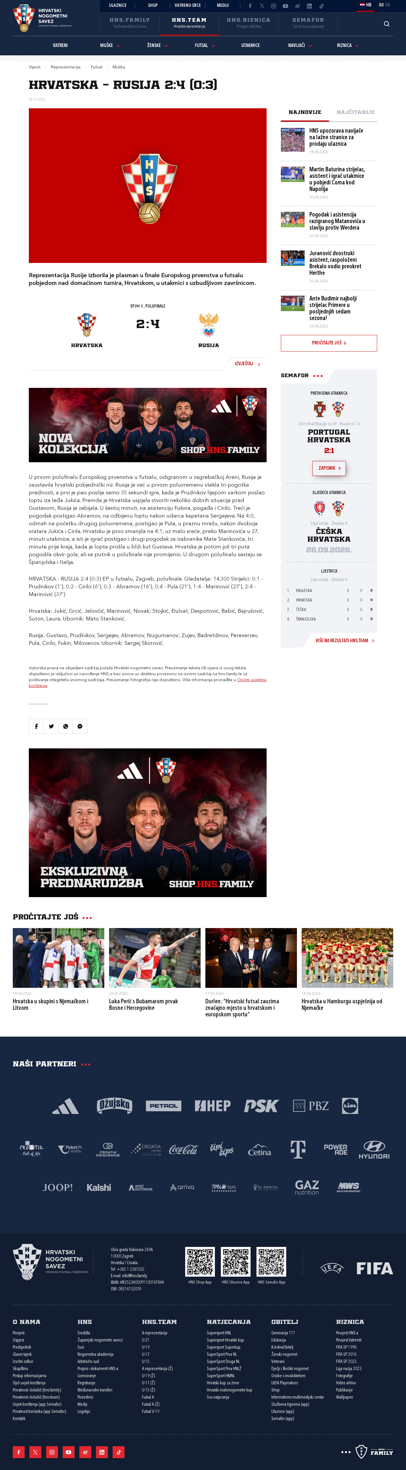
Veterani (277, 1362)
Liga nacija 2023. (349, 1369)
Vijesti (34, 67)
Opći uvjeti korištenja (29, 1383)
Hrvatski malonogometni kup (229, 1390)
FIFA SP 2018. (346, 1355)
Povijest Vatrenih (349, 1340)
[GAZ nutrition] (307, 1187)
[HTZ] (32, 1149)
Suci (81, 1347)
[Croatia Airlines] (146, 1149)
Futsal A (148, 1397)
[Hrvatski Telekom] (298, 1149)
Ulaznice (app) (282, 1412)
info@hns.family (134, 1276)
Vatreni (60, 45)
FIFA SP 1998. (346, 1347)
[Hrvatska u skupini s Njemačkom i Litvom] (58, 958)
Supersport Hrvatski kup (225, 1340)
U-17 (146, 1355)
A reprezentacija (154, 1333)
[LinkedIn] (309, 6)
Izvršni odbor (23, 1362)
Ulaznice (118, 6)
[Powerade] (336, 1149)
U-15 (146, 1362)
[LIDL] (350, 1105)
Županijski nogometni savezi (100, 1340)
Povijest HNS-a (347, 1333)
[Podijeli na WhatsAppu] (65, 726)
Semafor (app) (282, 1419)
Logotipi (84, 1412)
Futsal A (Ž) (150, 1404)
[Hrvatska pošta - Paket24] (70, 1149)
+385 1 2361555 (130, 1269)
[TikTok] (321, 6)
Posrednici (85, 1397)
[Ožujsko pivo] (114, 1105)
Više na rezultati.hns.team (342, 641)
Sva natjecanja (218, 1397)
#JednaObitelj (282, 1347)
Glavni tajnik (22, 1355)
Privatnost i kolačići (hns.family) (37, 1390)
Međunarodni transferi (95, 1390)
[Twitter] (262, 6)
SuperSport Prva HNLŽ (224, 1369)
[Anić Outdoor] (140, 1187)
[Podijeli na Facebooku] (36, 726)
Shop (153, 6)
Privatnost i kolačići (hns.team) (36, 1397)
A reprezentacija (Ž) (157, 1369)
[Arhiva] (386, 23)
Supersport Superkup (223, 1347)
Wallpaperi (344, 1397)
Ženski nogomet (284, 1355)
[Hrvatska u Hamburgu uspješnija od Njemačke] (347, 958)
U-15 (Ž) (148, 1390)
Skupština (20, 1369)
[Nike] (65, 1105)
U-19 (146, 1347)
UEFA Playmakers (284, 1383)
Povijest (18, 1333)
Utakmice (250, 45)
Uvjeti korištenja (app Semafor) (37, 1404)
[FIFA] (375, 1267)
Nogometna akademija (96, 1355)
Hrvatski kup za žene (223, 1383)
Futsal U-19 (150, 1412)
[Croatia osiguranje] (108, 1149)
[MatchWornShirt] (348, 1187)
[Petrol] (163, 1105)
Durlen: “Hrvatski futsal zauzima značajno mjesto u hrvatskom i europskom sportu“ (242, 1008)
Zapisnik (327, 468)
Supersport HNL (219, 1333)
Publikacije (344, 1390)
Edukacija (278, 1340)
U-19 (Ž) (148, 1376)
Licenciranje (87, 1376)
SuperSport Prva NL (222, 1355)
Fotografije (344, 1376)
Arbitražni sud (88, 1362)
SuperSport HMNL (221, 1376)
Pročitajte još (327, 343)
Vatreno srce (188, 6)
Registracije (86, 1383)
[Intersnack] (222, 1149)
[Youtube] (286, 6)
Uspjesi (18, 1340)
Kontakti (19, 1419)
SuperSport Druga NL (223, 1362)
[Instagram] (274, 6)
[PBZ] (310, 1105)
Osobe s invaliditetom (288, 1376)
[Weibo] (297, 6)
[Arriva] (182, 1187)
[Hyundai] (374, 1149)
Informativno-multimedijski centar (297, 1397)
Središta (84, 1333)
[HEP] (212, 1105)
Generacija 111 (283, 1333)
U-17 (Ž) (148, 1383)
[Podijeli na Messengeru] (80, 726)
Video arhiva (346, 1383)
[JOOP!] (57, 1187)
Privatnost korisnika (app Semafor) (39, 1412)
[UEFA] (332, 1267)
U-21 (146, 1340)
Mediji (223, 6)
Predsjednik (22, 1347)
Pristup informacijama (29, 1376)
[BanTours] (224, 1187)
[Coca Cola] (184, 1149)
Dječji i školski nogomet (290, 1369)
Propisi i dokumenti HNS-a (98, 1369)
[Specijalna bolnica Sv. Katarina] (265, 1187)
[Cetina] (260, 1149)
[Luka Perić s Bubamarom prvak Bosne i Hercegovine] (155, 958)
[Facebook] (250, 6)
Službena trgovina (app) (290, 1404)
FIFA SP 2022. (346, 1362)
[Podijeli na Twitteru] (51, 726)
